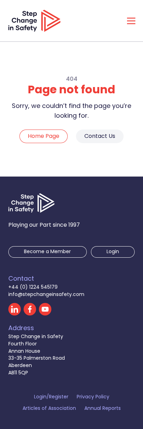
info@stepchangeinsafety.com (46, 295)
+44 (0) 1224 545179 (33, 287)
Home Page (43, 136)
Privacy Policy (93, 397)
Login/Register (51, 397)
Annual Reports (102, 409)
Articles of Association (49, 409)
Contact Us (99, 136)
